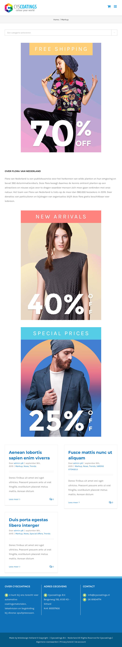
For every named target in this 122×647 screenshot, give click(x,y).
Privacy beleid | (67, 642)
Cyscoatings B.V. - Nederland (64, 638)
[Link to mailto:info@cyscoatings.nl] (84, 595)
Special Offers (36, 533)
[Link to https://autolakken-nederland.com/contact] (6, 595)
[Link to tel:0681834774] (84, 599)
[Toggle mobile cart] (109, 6)
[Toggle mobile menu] (115, 6)
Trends (33, 466)
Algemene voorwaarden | (48, 642)
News (26, 466)
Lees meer (14, 499)
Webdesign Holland (27, 638)
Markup (19, 466)
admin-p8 (18, 463)
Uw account (80, 642)
